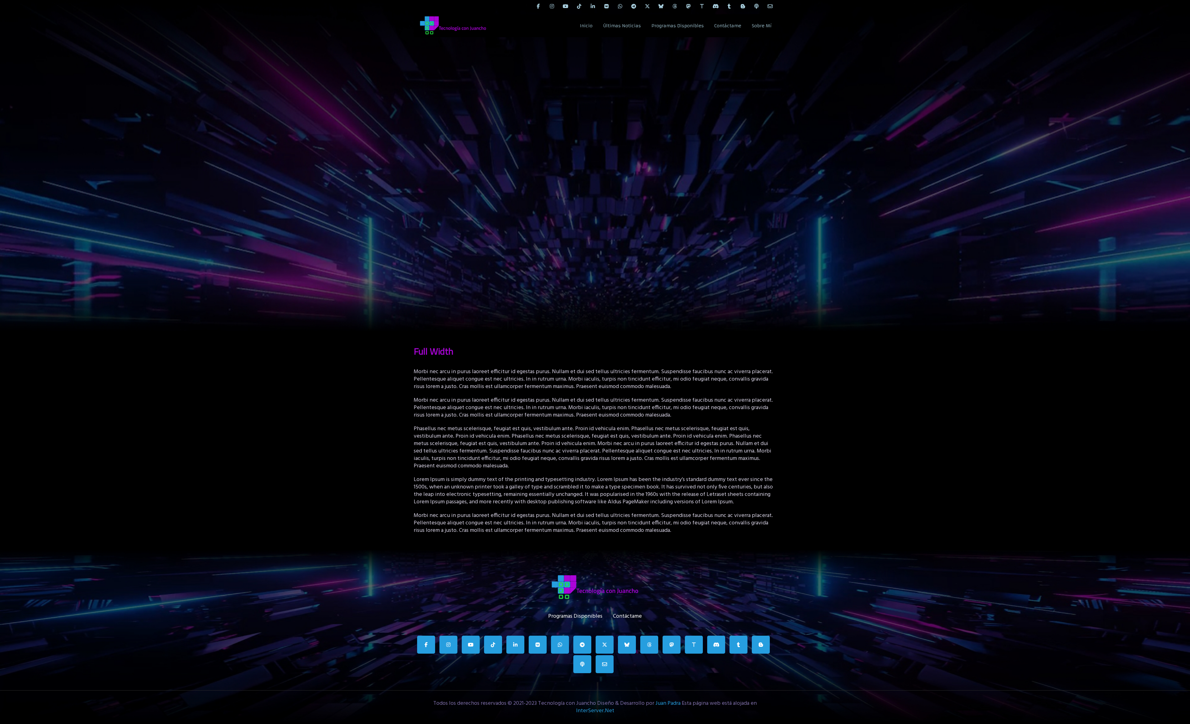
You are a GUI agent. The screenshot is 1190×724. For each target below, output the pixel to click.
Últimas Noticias (622, 26)
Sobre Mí (762, 26)
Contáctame (727, 26)
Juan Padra (668, 703)
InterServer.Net (595, 710)
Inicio (586, 26)
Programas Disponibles (677, 26)
